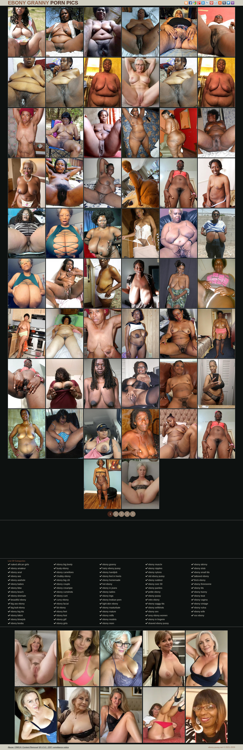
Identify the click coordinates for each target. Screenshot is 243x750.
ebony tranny (200, 592)
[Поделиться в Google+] (199, 2)
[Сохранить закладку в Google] (194, 2)
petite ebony (154, 592)
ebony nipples (155, 568)
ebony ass (15, 576)
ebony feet (61, 611)
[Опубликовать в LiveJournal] (207, 2)
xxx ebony (199, 615)
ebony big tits (17, 611)
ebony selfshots (156, 607)
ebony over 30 (155, 584)
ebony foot (61, 615)
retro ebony (153, 600)
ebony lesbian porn (112, 600)
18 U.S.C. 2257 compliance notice (54, 747)
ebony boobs (17, 623)
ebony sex (153, 611)
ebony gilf (61, 619)
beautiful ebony (18, 600)
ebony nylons (155, 572)
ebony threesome (202, 584)
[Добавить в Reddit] (215, 2)
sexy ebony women (157, 615)
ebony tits (199, 588)
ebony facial (62, 603)
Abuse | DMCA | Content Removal (23, 747)
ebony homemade (111, 580)
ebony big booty (64, 564)
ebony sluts (199, 568)
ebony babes (17, 584)
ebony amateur (18, 568)
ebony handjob (109, 572)
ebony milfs (108, 615)
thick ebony (199, 580)
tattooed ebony (201, 576)
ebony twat (199, 596)
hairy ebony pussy (111, 568)
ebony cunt (62, 596)
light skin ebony (110, 603)
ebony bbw (16, 588)
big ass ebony (17, 603)
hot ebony (107, 584)
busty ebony (62, 568)
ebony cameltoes (65, 572)
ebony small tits (202, 572)
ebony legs (107, 596)
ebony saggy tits (156, 603)
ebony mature (109, 611)
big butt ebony (17, 607)
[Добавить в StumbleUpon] (220, 2)
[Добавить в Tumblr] (224, 2)
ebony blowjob (17, 619)
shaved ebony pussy (158, 623)
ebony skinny (200, 564)
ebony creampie (64, 588)
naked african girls (19, 564)
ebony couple (63, 584)
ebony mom (108, 623)
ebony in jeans (109, 588)
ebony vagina (201, 600)
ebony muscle (155, 564)
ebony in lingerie (156, 619)
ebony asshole (17, 580)
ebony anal (16, 572)
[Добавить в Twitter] (228, 2)
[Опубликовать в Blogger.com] (186, 2)
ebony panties (155, 588)
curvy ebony (62, 600)
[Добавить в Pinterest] (211, 2)
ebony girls (62, 623)
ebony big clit (63, 580)
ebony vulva (200, 607)
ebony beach (17, 592)
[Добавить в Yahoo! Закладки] (232, 2)
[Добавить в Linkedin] (203, 2)
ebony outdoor (155, 580)
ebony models (109, 619)
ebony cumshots (64, 592)
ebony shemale (18, 596)
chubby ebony (63, 576)
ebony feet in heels (111, 576)
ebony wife (199, 611)
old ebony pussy (156, 576)
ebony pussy (154, 596)
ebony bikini (16, 615)
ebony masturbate (111, 607)
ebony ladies (108, 592)
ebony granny (109, 564)
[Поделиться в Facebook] (190, 2)
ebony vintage (201, 603)
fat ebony (61, 607)
